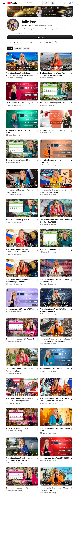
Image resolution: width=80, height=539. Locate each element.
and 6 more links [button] (30, 33)
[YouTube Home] (12, 3)
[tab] (9, 42)
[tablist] (40, 42)
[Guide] (3, 3)
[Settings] (64, 3)
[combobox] (34, 3)
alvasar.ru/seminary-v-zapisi (16, 33)
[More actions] (37, 73)
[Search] (45, 3)
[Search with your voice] (53, 3)
